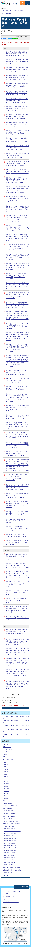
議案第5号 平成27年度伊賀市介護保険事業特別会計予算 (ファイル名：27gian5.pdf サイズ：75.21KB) (17, 93)
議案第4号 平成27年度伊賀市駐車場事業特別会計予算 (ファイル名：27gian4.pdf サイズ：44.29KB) (17, 85)
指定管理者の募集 (8, 811)
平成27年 (6, 788)
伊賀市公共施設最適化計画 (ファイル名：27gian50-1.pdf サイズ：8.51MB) (17, 520)
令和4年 (6, 771)
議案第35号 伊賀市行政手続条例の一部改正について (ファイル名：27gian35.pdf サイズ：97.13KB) (17, 372)
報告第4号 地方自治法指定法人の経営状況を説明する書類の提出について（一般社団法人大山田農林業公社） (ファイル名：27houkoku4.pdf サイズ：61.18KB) (17, 673)
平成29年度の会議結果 (10, 835)
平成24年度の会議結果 (10, 847)
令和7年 (6, 764)
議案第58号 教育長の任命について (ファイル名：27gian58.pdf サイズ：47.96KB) (17, 618)
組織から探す (16, 891)
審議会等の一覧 (8, 818)
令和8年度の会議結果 (9, 862)
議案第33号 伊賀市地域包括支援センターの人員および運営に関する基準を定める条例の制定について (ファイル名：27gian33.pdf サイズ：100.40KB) (17, 348)
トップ (2, 10)
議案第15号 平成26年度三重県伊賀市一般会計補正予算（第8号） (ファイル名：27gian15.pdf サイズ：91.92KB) (17, 171)
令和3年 (6, 774)
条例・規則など (7, 801)
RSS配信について (8, 894)
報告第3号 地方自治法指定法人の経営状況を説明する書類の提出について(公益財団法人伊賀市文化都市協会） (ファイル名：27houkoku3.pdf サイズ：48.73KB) (17, 662)
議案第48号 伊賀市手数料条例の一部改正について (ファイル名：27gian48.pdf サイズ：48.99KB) (17, 495)
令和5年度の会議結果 (9, 855)
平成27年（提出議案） (7, 13)
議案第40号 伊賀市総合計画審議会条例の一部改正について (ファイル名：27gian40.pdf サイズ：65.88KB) (17, 416)
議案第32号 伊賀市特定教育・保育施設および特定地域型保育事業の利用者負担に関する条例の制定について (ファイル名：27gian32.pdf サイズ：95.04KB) (17, 336)
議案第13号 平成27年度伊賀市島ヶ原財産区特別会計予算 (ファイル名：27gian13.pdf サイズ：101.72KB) (17, 155)
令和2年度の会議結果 (9, 828)
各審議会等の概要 (8, 864)
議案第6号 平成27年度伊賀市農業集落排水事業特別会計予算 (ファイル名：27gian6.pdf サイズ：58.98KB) (17, 100)
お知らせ (5, 744)
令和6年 (6, 766)
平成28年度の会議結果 (10, 838)
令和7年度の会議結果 (9, 860)
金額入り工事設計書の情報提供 (12, 870)
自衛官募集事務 (7, 872)
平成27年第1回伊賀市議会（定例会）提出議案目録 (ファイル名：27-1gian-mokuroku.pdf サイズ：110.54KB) (17, 53)
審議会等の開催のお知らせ (11, 821)
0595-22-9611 (14, 911)
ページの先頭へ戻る (23, 886)
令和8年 (6, 762)
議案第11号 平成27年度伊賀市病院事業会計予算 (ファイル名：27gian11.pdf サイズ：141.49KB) (17, 139)
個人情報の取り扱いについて (11, 896)
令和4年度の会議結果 (9, 852)
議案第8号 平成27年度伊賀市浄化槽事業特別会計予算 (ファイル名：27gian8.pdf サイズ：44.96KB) (17, 116)
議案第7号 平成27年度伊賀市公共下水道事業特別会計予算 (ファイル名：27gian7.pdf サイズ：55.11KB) (17, 108)
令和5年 (6, 769)
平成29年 (6, 783)
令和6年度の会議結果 (9, 857)
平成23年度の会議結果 (10, 850)
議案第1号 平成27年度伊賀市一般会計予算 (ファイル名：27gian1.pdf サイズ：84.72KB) (17, 61)
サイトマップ (6, 891)
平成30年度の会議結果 (10, 833)
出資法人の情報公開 (9, 813)
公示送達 (5, 875)
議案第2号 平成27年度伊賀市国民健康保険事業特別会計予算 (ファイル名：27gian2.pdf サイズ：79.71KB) (17, 69)
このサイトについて (8, 899)
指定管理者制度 (7, 808)
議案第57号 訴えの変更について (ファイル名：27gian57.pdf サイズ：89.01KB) (17, 600)
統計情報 (6, 752)
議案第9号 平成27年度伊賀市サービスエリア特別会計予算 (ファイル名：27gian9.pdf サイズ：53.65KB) (17, 124)
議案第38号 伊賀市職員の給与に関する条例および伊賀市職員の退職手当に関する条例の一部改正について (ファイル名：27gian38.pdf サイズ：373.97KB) (17, 397)
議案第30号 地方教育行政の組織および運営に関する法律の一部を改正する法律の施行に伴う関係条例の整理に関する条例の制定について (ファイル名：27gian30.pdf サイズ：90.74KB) (17, 315)
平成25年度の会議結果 (10, 845)
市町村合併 (7, 754)
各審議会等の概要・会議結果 (11, 823)
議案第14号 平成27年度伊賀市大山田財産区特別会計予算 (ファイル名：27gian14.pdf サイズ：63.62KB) (17, 163)
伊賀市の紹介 (7, 747)
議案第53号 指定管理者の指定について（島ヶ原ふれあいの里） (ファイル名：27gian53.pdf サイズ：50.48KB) (17, 565)
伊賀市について (8, 749)
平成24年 (6, 795)
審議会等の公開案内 (9, 816)
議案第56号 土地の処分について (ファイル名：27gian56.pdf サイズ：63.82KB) (17, 592)
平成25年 (6, 793)
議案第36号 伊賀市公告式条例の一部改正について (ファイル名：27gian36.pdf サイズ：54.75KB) (17, 380)
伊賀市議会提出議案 (18, 10)
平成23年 (6, 798)
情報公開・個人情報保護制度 (11, 867)
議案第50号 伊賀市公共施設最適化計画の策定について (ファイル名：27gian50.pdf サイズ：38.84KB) (17, 513)
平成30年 (6, 781)
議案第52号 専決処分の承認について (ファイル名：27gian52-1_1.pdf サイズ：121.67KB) (17, 542)
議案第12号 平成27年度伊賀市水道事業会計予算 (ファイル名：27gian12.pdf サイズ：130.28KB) (17, 147)
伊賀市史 (5, 757)
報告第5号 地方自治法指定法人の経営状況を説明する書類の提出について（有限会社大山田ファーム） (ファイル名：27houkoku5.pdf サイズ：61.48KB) (17, 685)
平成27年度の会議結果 (10, 840)
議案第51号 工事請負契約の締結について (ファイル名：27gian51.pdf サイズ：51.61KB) (17, 528)
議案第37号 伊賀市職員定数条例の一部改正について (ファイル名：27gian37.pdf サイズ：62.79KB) (17, 388)
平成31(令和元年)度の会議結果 (12, 831)
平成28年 (6, 786)
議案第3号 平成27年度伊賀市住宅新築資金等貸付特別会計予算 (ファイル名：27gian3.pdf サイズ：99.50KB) (17, 77)
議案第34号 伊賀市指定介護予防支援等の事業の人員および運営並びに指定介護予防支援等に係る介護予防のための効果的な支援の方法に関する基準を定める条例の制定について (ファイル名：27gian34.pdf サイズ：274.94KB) (17, 361)
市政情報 (8, 10)
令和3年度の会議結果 (9, 826)
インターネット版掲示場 (10, 805)
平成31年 (6, 779)
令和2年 (6, 776)
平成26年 (6, 791)
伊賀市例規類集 (8, 803)
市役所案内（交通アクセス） (11, 902)
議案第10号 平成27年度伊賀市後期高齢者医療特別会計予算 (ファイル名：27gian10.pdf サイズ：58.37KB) (17, 132)
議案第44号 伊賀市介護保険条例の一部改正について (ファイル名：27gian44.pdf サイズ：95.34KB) (17, 453)
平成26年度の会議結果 (10, 843)
